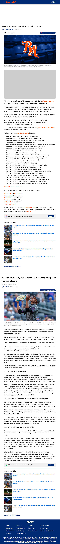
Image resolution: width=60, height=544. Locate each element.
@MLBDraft (41, 122)
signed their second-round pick (45, 127)
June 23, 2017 (28, 124)
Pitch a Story (32, 528)
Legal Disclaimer (33, 531)
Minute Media (9, 537)
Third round (7, 198)
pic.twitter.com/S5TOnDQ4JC (30, 349)
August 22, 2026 (23, 351)
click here (28, 211)
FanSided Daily (20, 528)
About (8, 525)
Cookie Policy (20, 531)
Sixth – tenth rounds (10, 204)
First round (7, 194)
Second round (8, 196)
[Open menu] (4, 2)
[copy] (13, 33)
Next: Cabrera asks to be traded (13, 187)
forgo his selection (29, 207)
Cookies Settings (21, 533)
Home (6, 266)
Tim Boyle (6, 287)
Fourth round (8, 200)
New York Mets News (14, 266)
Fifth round (7, 202)
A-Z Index (9, 533)
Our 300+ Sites (44, 525)
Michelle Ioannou (8, 29)
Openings (19, 525)
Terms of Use (10, 531)
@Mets (24, 120)
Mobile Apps (9, 528)
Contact (30, 525)
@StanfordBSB (8, 122)
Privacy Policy (44, 528)
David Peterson (18, 194)
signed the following (23, 133)
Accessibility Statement (47, 531)
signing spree (48, 101)
